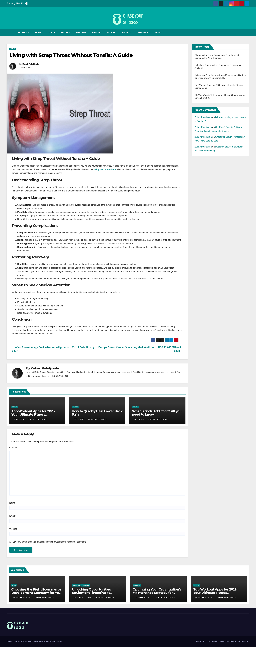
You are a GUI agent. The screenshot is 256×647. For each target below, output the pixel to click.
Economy (85, 585)
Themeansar (57, 641)
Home (198, 641)
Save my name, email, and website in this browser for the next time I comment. (49, 542)
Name (12, 503)
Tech (52, 32)
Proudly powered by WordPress (19, 641)
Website (13, 529)
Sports (65, 32)
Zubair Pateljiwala (30, 64)
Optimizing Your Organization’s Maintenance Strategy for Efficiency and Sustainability (157, 592)
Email (12, 516)
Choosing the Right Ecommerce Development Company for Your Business (36, 592)
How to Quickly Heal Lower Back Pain (97, 412)
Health (96, 32)
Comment (14, 447)
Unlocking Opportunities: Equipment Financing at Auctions (91, 592)
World (111, 32)
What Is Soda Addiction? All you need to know (156, 412)
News (38, 32)
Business (76, 585)
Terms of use (243, 641)
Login (157, 32)
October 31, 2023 (22, 598)
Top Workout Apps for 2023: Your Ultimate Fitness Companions (33, 414)
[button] (247, 32)
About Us (23, 32)
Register (143, 32)
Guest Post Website (228, 641)
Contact (126, 32)
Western (81, 32)
